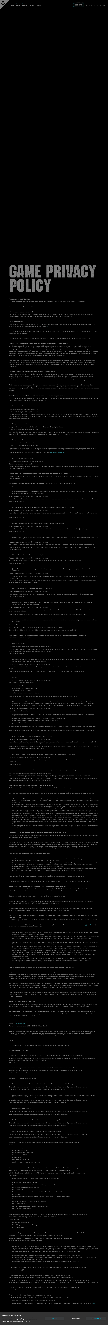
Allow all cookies (96, 1318)
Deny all (54, 1318)
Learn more (27, 1321)
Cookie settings (75, 1318)
